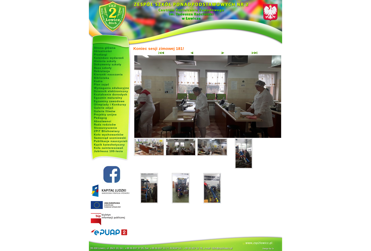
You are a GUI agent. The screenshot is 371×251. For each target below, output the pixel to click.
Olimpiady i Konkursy (110, 104)
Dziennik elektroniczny (111, 91)
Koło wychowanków (108, 134)
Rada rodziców (105, 124)
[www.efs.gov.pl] (110, 196)
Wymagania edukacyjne (111, 87)
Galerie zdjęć (103, 107)
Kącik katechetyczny (109, 144)
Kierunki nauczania (108, 74)
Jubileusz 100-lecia (108, 151)
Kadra (98, 81)
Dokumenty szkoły (107, 64)
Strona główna (105, 47)
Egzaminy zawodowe (109, 101)
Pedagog (100, 117)
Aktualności (103, 51)
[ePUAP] (111, 232)
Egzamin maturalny (108, 97)
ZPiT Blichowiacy (107, 131)
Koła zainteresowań (108, 147)
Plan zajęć (101, 84)
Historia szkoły (105, 61)
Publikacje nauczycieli (111, 141)
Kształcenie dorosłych (110, 94)
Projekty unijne (105, 114)
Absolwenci (102, 121)
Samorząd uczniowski (110, 137)
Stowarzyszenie (105, 127)
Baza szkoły (103, 67)
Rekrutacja (102, 71)
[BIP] (111, 219)
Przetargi (100, 54)
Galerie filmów (104, 111)
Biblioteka (101, 77)
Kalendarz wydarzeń (109, 57)
